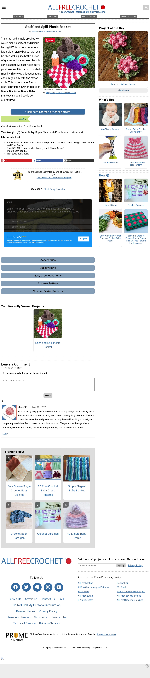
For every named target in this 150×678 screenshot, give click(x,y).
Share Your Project (19, 617)
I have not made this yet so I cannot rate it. (26, 373)
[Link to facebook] (15, 587)
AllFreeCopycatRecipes (129, 595)
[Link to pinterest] (37, 587)
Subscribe (40, 617)
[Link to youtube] (58, 587)
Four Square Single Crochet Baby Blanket (19, 490)
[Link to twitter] (26, 587)
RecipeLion (122, 583)
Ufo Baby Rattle (110, 163)
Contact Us (48, 599)
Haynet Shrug (110, 205)
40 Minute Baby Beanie (76, 536)
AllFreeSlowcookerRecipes (131, 591)
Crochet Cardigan (48, 533)
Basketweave (48, 267)
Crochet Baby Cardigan (19, 536)
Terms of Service (24, 623)
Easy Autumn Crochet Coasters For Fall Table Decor (110, 238)
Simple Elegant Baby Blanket (77, 488)
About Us (15, 599)
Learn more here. (106, 634)
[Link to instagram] (48, 587)
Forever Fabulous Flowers (123, 84)
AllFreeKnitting (85, 583)
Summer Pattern (48, 283)
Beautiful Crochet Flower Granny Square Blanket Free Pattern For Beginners (136, 239)
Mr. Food (121, 587)
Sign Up (121, 566)
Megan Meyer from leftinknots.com (46, 31)
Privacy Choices (49, 623)
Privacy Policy (48, 611)
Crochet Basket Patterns (48, 291)
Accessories (48, 260)
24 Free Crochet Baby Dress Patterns (48, 490)
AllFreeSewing (85, 595)
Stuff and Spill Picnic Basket (47, 345)
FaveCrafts (83, 591)
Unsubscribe (59, 617)
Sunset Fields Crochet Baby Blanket (136, 130)
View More (123, 90)
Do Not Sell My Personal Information (36, 605)
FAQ (61, 599)
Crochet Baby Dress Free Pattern (136, 164)
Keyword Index (25, 611)
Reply (5, 434)
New (102, 175)
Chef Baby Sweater (54, 189)
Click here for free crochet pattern (47, 112)
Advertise (31, 599)
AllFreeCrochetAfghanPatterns (93, 587)
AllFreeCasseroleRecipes (130, 600)
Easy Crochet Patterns (48, 275)
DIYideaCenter (85, 600)
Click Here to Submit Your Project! (54, 177)
